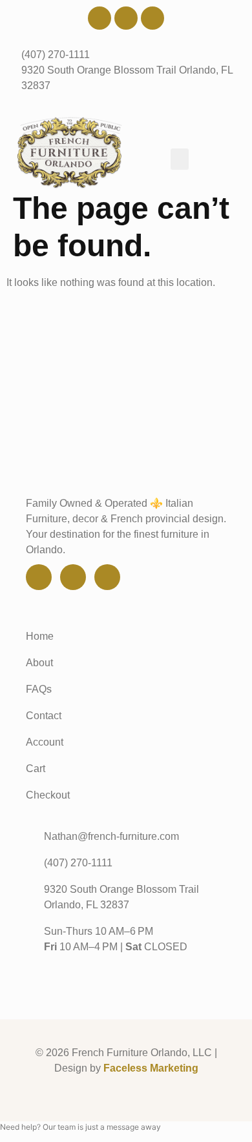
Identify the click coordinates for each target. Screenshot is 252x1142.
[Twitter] (126, 18)
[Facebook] (99, 18)
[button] (180, 159)
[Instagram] (152, 18)
